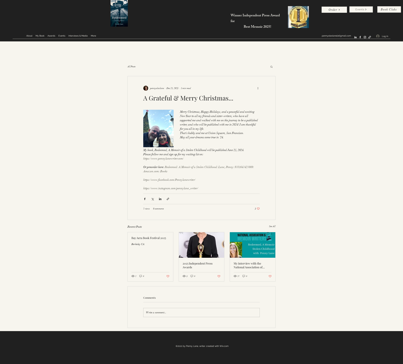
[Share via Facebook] (144, 198)
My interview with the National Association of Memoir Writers (248, 265)
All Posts (132, 66)
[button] (271, 66)
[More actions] (258, 88)
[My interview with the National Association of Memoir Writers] (252, 245)
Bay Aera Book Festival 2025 (148, 238)
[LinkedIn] (355, 37)
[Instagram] (364, 37)
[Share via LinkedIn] (160, 198)
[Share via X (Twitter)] (152, 198)
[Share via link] (167, 198)
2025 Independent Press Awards (198, 265)
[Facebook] (360, 37)
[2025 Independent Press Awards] (201, 245)
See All (272, 226)
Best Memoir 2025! (257, 27)
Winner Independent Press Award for (255, 19)
